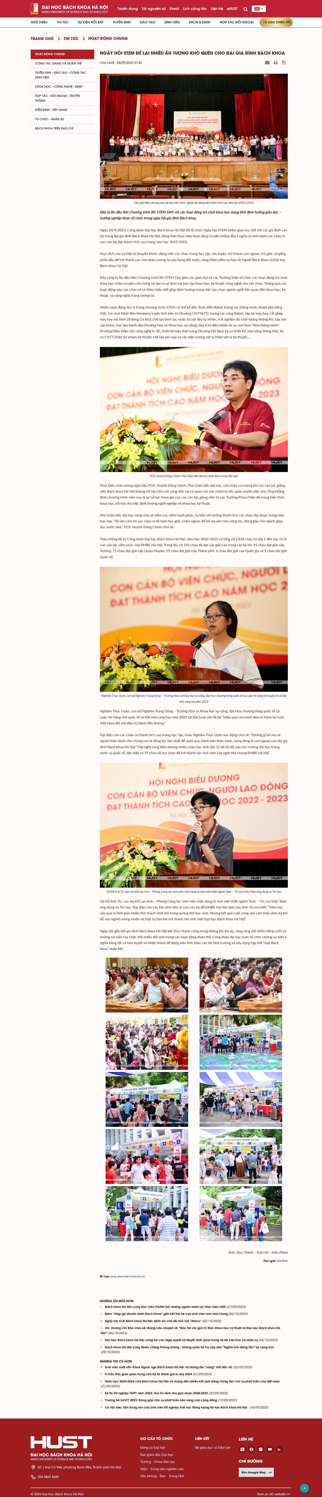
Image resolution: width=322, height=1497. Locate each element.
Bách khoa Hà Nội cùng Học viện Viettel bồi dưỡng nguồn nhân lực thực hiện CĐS (165, 1307)
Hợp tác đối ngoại (237, 22)
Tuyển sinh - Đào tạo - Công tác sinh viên (60, 75)
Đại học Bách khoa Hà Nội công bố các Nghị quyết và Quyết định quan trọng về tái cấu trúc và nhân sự (181, 1340)
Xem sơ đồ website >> (273, 1494)
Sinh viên (172, 22)
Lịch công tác (195, 8)
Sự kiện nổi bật (91, 22)
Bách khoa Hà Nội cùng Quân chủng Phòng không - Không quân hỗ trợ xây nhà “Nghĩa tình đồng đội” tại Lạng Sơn (189, 1347)
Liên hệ (217, 8)
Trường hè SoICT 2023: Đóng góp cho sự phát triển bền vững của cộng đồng (161, 1400)
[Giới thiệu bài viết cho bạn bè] (268, 62)
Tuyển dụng (127, 8)
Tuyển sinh (122, 22)
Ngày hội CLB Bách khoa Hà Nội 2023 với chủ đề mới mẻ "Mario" (153, 1321)
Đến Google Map (254, 1472)
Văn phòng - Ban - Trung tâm (162, 1476)
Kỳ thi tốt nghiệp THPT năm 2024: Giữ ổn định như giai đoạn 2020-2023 (156, 1393)
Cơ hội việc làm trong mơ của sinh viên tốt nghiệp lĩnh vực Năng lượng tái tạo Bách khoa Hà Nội (176, 1407)
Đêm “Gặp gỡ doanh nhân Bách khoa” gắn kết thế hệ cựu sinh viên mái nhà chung (166, 1314)
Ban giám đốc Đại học (156, 1454)
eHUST (232, 8)
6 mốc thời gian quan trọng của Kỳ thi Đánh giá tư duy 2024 (148, 1374)
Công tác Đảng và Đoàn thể (58, 63)
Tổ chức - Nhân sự (49, 119)
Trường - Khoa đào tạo (157, 1461)
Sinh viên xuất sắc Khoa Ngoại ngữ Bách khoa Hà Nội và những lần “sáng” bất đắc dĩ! (168, 1367)
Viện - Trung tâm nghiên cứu (162, 1469)
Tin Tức (63, 22)
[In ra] (276, 62)
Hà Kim (282, 1261)
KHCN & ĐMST (200, 22)
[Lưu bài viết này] (284, 62)
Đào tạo (147, 22)
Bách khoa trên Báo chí (54, 128)
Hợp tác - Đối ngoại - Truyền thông (57, 98)
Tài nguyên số (154, 8)
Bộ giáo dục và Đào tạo (212, 1447)
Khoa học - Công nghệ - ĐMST (59, 86)
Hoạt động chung (50, 54)
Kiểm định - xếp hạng (51, 110)
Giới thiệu (39, 22)
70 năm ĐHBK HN (276, 22)
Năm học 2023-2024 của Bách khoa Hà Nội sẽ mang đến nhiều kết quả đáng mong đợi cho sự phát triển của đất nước (192, 1381)
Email (174, 8)
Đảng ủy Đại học (153, 1447)
